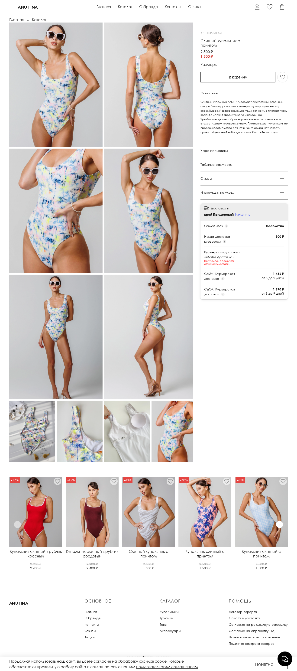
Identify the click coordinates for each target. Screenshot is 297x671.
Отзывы (194, 6)
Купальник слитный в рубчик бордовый (92, 553)
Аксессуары (170, 630)
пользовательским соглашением (167, 666)
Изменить (242, 214)
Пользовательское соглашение (254, 637)
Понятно (264, 664)
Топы (163, 624)
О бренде (148, 6)
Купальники (169, 611)
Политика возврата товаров (251, 643)
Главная (104, 6)
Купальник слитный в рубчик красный (36, 553)
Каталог (125, 6)
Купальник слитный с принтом (204, 553)
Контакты (173, 6)
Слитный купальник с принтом (148, 553)
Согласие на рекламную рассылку (258, 624)
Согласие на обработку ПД (251, 630)
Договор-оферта (243, 611)
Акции (89, 637)
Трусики (166, 618)
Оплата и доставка (244, 618)
